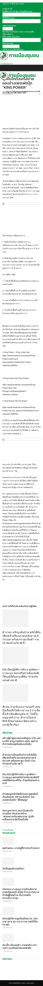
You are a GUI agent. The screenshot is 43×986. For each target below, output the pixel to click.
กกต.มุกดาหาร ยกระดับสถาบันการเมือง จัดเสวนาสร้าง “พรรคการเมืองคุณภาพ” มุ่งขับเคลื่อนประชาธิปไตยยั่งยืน (18, 815)
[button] (4, 68)
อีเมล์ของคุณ (7, 43)
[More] (26, 96)
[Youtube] (5, 979)
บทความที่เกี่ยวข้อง (11, 606)
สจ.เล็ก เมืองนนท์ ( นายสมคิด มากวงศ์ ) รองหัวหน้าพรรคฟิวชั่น (19, 946)
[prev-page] (3, 729)
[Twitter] (10, 96)
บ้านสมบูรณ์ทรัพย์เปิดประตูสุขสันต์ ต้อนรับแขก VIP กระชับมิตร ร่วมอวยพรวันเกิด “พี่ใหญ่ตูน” (20, 797)
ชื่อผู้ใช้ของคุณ (8, 18)
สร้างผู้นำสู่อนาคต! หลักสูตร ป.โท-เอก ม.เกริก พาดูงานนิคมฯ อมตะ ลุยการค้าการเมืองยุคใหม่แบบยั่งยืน (21, 741)
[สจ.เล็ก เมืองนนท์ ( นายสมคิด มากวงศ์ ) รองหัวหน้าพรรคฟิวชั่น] (21, 938)
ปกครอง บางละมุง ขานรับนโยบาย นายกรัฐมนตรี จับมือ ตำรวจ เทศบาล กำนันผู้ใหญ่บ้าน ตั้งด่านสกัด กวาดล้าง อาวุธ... (20, 893)
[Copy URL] (21, 96)
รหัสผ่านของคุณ (9, 25)
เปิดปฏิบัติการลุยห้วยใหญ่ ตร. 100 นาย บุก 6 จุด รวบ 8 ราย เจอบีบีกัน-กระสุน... (20, 921)
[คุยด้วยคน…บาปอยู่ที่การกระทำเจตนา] (21, 841)
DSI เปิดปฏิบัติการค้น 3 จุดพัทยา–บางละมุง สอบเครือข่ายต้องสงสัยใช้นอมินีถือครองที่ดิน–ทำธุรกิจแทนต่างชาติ (20, 778)
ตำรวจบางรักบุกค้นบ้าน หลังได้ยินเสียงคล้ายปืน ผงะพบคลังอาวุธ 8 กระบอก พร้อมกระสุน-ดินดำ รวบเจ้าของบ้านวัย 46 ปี (19, 759)
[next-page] (4, 729)
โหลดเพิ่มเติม (7, 829)
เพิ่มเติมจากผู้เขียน (28, 606)
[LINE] (15, 96)
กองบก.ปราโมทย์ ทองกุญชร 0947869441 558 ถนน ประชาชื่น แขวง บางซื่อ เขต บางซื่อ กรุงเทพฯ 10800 (21, 92)
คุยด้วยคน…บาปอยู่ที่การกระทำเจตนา (21, 848)
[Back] (3, 6)
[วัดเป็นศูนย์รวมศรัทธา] (21, 861)
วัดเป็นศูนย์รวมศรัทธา (13, 868)
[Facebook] (4, 96)
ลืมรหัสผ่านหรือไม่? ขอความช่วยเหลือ (18, 31)
